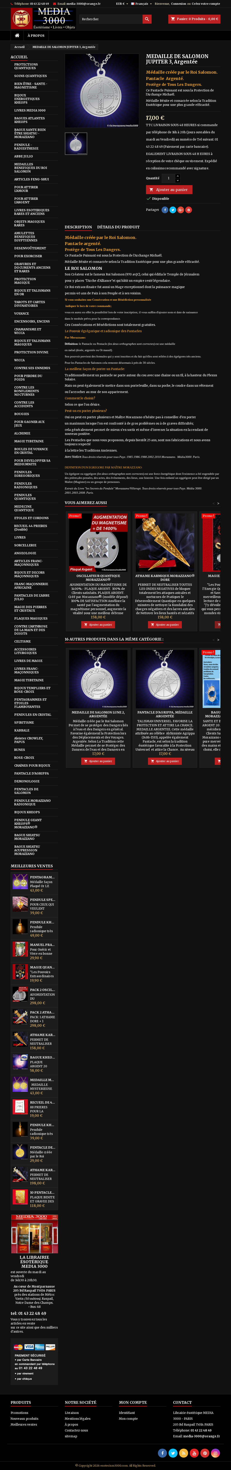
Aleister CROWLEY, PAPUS (28, 740)
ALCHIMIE (22, 433)
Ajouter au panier (168, 189)
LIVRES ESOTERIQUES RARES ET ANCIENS (31, 212)
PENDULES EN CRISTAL (32, 715)
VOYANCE (21, 314)
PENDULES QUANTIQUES (25, 497)
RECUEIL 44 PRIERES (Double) (30, 528)
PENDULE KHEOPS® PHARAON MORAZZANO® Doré (43, 922)
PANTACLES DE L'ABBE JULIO (31, 597)
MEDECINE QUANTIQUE (24, 508)
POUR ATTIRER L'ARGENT (26, 200)
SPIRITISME (24, 723)
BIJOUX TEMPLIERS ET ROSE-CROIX (32, 690)
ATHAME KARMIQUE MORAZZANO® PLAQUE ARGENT (43, 1170)
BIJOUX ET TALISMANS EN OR (32, 292)
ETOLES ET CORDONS (31, 518)
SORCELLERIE (25, 545)
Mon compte (128, 1419)
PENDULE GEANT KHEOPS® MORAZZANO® (28, 823)
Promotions (19, 1413)
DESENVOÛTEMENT (30, 248)
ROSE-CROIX (24, 758)
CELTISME (22, 641)
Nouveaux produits (24, 1419)
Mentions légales (77, 1419)
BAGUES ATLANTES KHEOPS (29, 120)
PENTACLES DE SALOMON (26, 791)
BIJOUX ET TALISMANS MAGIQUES (32, 342)
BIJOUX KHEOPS (27, 812)
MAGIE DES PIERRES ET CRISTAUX (30, 609)
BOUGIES (21, 414)
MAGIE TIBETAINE (29, 441)
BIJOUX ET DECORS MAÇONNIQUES (29, 574)
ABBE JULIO (23, 156)
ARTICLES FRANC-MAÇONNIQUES (28, 563)
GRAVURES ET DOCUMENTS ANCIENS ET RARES (32, 267)
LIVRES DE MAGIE (28, 661)
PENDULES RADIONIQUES (25, 485)
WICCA (19, 360)
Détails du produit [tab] (118, 227)
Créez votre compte (206, 3)
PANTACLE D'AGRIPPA (31, 773)
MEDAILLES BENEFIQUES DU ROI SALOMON (30, 167)
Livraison (72, 1413)
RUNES (19, 750)
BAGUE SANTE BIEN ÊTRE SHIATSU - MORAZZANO (30, 133)
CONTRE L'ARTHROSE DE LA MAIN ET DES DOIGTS (30, 630)
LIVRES (20, 537)
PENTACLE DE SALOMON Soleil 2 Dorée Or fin (43, 1148)
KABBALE (21, 730)
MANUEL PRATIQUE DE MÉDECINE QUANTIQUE (43, 945)
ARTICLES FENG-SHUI (31, 179)
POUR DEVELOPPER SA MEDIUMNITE (32, 462)
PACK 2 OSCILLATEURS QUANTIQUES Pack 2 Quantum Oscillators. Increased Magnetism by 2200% (43, 990)
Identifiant (127, 1413)
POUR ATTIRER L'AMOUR (26, 189)
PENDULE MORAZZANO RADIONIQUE (32, 802)
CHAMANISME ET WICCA (27, 331)
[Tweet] (172, 210)
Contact (182, 1402)
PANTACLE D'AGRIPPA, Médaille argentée (164, 714)
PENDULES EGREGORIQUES (27, 474)
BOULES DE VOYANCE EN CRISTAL (31, 451)
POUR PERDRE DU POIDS (28, 378)
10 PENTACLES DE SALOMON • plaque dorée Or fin (43, 1193)
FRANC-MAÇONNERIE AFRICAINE (31, 586)
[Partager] (165, 210)
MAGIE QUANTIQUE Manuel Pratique (43, 967)
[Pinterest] (188, 210)
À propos (36, 36)
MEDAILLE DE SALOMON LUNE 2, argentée (98, 714)
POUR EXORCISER (28, 256)
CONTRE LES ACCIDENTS (24, 404)
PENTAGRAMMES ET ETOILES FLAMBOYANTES (30, 703)
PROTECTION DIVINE (31, 352)
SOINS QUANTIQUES (30, 76)
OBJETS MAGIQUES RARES (29, 223)
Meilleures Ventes (32, 866)
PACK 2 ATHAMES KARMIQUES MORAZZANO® (43, 1012)
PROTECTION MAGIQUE (25, 281)
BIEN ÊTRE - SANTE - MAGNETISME (30, 85)
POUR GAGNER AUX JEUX (29, 423)
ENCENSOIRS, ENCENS (32, 321)
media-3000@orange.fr (84, 3)
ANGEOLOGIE (25, 553)
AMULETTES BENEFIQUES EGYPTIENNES (25, 236)
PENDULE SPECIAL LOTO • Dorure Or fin (43, 900)
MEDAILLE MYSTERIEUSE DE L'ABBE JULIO (43, 1080)
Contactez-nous (76, 1430)
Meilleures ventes (24, 1425)
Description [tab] (78, 227)
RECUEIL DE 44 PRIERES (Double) (43, 1102)
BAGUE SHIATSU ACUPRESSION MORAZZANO (27, 850)
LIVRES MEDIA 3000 (30, 110)
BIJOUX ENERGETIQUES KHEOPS (27, 99)
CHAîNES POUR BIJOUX (32, 766)
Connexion (178, 3)
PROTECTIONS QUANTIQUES (26, 66)
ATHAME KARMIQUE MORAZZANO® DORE (43, 1035)
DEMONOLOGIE (26, 781)
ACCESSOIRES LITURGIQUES (25, 651)
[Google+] (180, 210)
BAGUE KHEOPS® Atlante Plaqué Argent (43, 1057)
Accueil (19, 57)
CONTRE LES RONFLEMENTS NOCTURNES (26, 391)
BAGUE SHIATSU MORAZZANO (27, 837)
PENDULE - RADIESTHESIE (26, 146)
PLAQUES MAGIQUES (31, 618)
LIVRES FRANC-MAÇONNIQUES (26, 670)
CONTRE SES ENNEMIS (32, 368)
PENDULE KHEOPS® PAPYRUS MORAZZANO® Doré (43, 1125)
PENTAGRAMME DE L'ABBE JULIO (43, 877)
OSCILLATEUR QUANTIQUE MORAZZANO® (98, 578)
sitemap (71, 1436)
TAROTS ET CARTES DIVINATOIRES (29, 304)
